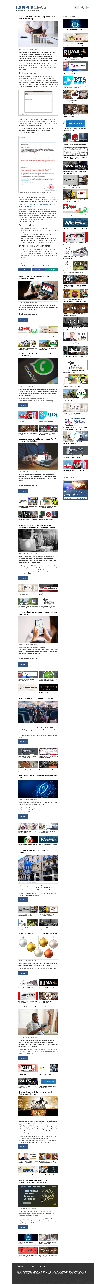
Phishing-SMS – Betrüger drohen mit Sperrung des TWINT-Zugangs (37, 355)
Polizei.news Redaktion (31, 49)
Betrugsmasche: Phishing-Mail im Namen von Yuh (37, 776)
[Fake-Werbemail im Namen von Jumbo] (38, 1022)
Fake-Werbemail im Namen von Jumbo (34, 1007)
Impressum (21, 1266)
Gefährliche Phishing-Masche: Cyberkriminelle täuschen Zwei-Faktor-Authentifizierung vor (38, 526)
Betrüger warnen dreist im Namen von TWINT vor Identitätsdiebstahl (37, 440)
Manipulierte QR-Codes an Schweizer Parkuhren (34, 851)
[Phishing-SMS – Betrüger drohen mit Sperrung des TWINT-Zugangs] (38, 371)
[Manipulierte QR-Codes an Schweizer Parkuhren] (38, 868)
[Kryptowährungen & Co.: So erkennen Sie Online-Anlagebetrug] (38, 1106)
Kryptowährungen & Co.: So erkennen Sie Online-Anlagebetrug (35, 1093)
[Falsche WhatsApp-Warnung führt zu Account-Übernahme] (38, 629)
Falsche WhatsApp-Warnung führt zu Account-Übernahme (37, 613)
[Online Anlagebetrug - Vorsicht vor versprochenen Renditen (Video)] (38, 1196)
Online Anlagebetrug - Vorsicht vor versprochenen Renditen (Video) (32, 1181)
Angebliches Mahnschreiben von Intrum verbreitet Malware (35, 277)
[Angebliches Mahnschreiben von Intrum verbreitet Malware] (38, 290)
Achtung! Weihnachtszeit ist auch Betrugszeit (37, 933)
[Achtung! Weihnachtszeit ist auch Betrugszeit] (38, 947)
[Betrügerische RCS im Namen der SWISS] (38, 712)
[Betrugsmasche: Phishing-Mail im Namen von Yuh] (38, 789)
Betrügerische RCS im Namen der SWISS (35, 698)
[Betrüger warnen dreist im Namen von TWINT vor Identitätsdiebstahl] (38, 456)
